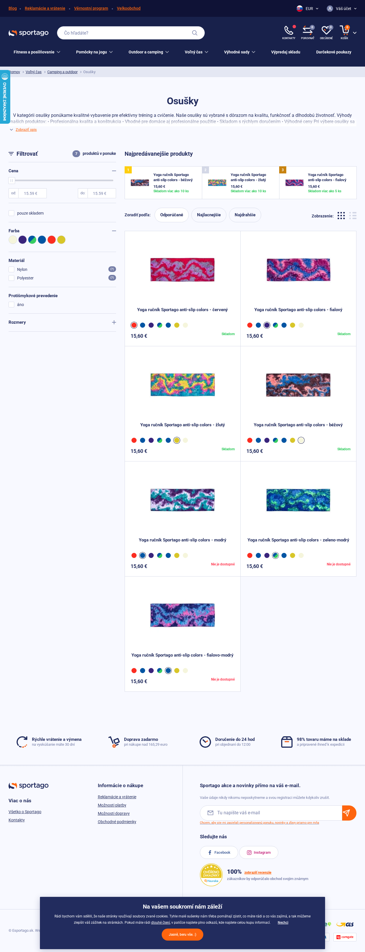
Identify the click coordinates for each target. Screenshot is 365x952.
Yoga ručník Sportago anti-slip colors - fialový (298, 309)
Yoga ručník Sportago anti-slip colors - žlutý (182, 424)
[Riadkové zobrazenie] (352, 215)
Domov (14, 72)
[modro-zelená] (160, 325)
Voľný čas (34, 72)
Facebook (222, 852)
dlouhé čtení (160, 923)
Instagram (262, 852)
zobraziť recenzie (257, 873)
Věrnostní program (91, 8)
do (82, 193)
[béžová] (186, 325)
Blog (13, 8)
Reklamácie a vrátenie (45, 8)
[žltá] (177, 325)
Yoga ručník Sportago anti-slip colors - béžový (298, 424)
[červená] (135, 325)
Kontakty (17, 820)
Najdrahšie (245, 214)
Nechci (283, 923)
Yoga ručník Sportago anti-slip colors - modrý (182, 540)
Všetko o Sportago (25, 812)
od (13, 193)
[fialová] (152, 325)
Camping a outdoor (62, 72)
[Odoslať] (349, 813)
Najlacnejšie (209, 214)
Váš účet (343, 8)
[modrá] (143, 325)
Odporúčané (171, 214)
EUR (309, 8)
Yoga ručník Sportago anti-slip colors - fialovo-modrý (182, 655)
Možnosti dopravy (114, 813)
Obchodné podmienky (117, 822)
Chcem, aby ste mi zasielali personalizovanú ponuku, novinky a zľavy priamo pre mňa (259, 823)
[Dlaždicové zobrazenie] (342, 215)
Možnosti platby (112, 805)
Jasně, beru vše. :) (182, 935)
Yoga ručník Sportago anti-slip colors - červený (182, 309)
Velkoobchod (129, 8)
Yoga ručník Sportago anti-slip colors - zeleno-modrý (298, 540)
